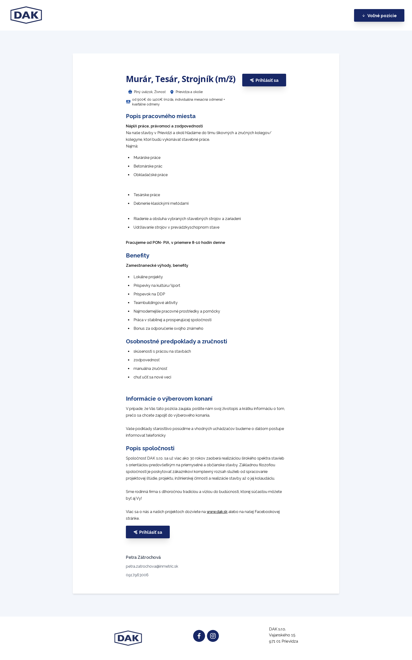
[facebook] (199, 636)
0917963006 (137, 575)
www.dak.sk (217, 511)
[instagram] (213, 636)
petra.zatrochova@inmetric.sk (152, 566)
